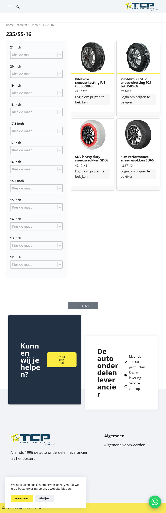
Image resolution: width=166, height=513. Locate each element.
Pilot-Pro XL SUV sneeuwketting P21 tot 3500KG (136, 82)
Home (10, 25)
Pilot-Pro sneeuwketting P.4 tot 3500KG (90, 82)
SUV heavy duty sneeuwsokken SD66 (91, 158)
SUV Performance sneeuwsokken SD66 (137, 158)
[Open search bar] (18, 6)
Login (79, 97)
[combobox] (34, 54)
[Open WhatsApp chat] (155, 502)
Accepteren (22, 498)
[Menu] (10, 7)
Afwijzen (44, 498)
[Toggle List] (59, 54)
